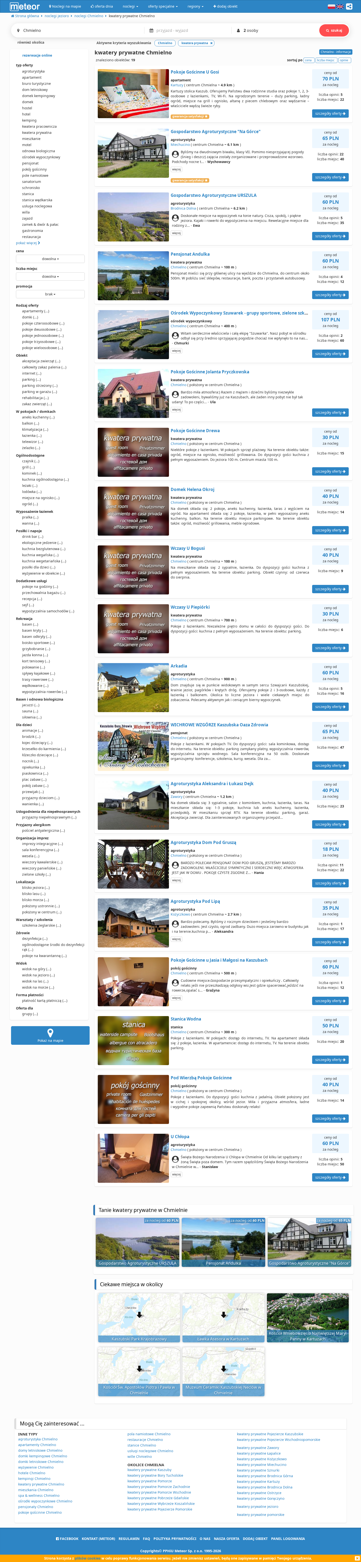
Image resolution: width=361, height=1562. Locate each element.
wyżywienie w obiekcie (43, 573)
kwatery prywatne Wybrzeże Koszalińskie (161, 1503)
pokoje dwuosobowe (41, 329)
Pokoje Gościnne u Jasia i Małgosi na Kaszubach (219, 960)
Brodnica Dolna (183, 208)
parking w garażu (39, 391)
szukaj (336, 30)
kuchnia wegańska (40, 555)
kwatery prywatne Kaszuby (149, 1469)
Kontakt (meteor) (98, 1538)
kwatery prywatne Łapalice (259, 1453)
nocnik (30, 761)
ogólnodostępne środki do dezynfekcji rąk (53, 947)
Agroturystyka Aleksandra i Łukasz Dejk (212, 783)
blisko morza (35, 899)
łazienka (32, 435)
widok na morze (38, 987)
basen (30, 624)
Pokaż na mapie (50, 1040)
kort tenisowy (36, 661)
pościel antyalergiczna (43, 830)
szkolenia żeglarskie (41, 925)
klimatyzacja (35, 429)
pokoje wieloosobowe (42, 347)
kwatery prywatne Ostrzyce (259, 1492)
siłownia (32, 717)
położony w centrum (41, 912)
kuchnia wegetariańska (44, 561)
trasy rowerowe (37, 679)
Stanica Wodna (186, 1019)
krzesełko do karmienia (44, 748)
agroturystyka (33, 71)
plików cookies (87, 1558)
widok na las (35, 981)
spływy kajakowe (38, 673)
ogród (30, 504)
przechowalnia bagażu (43, 592)
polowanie (33, 667)
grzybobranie (36, 648)
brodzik (31, 736)
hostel (27, 108)
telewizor (32, 441)
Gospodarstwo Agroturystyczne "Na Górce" (216, 131)
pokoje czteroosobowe (43, 323)
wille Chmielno (139, 1456)
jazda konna (35, 655)
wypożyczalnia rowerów (44, 691)
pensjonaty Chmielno (35, 1506)
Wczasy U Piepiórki (190, 607)
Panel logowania (288, 1538)
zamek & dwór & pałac (40, 224)
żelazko (31, 447)
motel (26, 144)
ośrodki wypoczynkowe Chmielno (45, 1501)
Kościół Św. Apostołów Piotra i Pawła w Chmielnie (139, 1390)
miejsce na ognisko (40, 497)
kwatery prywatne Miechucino (261, 1464)
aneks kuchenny (38, 417)
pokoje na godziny (40, 586)
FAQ (146, 1538)
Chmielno (178, 267)
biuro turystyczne (36, 83)
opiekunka (33, 767)
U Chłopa (180, 1136)
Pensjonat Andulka (190, 254)
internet (31, 373)
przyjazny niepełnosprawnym (49, 817)
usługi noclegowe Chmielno (150, 1451)
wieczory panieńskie (41, 868)
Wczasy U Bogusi (188, 548)
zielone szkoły (36, 874)
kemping (29, 120)
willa (26, 212)
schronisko (31, 187)
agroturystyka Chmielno (37, 1439)
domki (30, 317)
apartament (32, 77)
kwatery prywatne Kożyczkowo (262, 1459)
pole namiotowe (35, 175)
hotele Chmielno (31, 1473)
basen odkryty (36, 636)
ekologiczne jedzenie (42, 542)
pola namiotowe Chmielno (148, 1434)
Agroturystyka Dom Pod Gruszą (203, 842)
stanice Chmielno (141, 1445)
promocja (24, 286)
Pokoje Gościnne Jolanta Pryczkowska (210, 372)
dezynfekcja (34, 938)
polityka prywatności (174, 1538)
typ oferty (24, 65)
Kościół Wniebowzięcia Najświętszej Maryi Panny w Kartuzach (308, 1336)
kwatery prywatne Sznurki (258, 1470)
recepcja (32, 598)
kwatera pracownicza (39, 126)
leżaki (29, 485)
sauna (30, 711)
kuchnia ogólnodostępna (45, 479)
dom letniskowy (35, 89)
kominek (32, 473)
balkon (30, 423)
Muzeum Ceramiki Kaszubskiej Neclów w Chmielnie (223, 1390)
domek (27, 102)
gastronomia (32, 230)
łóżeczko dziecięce (40, 755)
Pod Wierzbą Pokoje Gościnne (201, 1078)
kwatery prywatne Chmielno (41, 1484)
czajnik (30, 461)
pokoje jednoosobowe (43, 335)
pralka (30, 517)
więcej (176, 169)
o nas (205, 1538)
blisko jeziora (36, 887)
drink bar (32, 536)
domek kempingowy (38, 95)
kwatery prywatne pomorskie (260, 1514)
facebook (68, 1538)
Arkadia (179, 666)
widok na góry (36, 969)
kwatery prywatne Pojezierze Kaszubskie (270, 1434)
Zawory (176, 796)
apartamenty (35, 311)
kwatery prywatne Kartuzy (258, 1481)
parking (31, 379)
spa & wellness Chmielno (38, 1495)
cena (20, 251)
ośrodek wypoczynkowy (41, 157)
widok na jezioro (38, 975)
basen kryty (34, 630)
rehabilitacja (35, 397)
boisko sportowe (38, 642)
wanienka (33, 804)
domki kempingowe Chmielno (42, 1456)
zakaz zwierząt (37, 404)
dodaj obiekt (255, 1538)
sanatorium (31, 181)
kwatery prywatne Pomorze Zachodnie (158, 1486)
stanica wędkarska (37, 200)
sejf (28, 605)
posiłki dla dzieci (38, 567)
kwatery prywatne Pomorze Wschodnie (159, 1492)
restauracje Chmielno (145, 1439)
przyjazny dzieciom (40, 797)
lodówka (32, 491)
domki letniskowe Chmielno (40, 1461)
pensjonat (30, 163)
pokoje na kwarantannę (44, 955)
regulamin (129, 1538)
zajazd (27, 218)
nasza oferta (226, 1538)
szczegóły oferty (329, 113)
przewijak (33, 791)
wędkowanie (35, 685)
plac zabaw (34, 779)
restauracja (31, 236)
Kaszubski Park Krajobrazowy (139, 1339)
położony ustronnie (41, 906)
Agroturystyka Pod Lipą (195, 901)
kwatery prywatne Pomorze (149, 1481)
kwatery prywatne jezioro (257, 1506)
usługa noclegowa (37, 206)
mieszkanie (31, 138)
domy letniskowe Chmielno (40, 1450)
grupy (30, 1013)
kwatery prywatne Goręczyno (260, 1498)
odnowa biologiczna (38, 151)
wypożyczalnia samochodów (48, 611)
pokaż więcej (27, 242)
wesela (30, 856)
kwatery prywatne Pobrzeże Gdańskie (158, 1498)
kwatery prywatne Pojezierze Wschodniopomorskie (278, 1439)
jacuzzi (30, 705)
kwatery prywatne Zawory (258, 1447)
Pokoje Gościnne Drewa (195, 430)
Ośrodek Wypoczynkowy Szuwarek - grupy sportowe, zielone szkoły (241, 313)
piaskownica (35, 773)
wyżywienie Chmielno (36, 1467)
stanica (28, 193)
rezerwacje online (36, 55)
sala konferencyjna (40, 849)
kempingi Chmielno (34, 1478)
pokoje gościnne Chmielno (40, 1512)
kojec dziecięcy (37, 742)
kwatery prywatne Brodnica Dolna (264, 1487)
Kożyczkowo (180, 914)
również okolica (30, 42)
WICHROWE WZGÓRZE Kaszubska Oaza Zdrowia (219, 725)
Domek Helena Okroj (192, 489)
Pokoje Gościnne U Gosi (195, 72)
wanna (30, 523)
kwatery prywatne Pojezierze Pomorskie (159, 1509)
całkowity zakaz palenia (44, 367)
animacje (32, 730)
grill (28, 467)
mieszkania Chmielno (35, 1489)
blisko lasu (33, 893)
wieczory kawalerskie (42, 862)
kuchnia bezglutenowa (43, 548)
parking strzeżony (39, 385)
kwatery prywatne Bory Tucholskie (155, 1475)
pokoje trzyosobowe (41, 341)
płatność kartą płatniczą (44, 1000)
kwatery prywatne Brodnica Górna (265, 1476)
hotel (26, 114)
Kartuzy (177, 85)
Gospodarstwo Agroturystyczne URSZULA (214, 195)
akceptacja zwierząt (41, 361)
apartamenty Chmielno (37, 1444)
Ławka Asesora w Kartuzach (223, 1339)
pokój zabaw (35, 785)
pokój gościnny (34, 169)
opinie (344, 60)
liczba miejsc (26, 268)
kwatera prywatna (37, 132)
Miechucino (180, 144)
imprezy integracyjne (42, 843)
